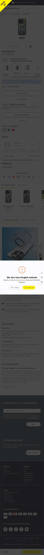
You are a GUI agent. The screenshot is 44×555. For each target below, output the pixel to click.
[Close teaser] (13, 3)
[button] (6, 6)
